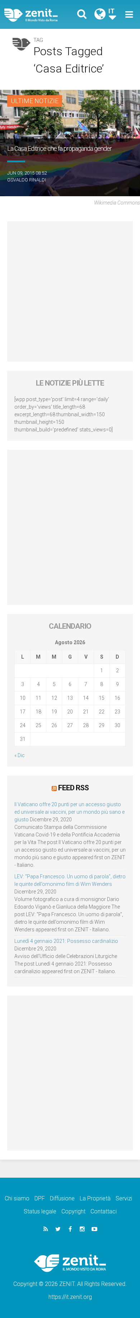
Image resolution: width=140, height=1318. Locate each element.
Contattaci (103, 1211)
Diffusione (62, 1198)
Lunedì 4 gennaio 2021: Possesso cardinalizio (66, 941)
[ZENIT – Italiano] (39, 14)
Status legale (40, 1211)
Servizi (124, 1198)
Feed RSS (73, 787)
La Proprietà (95, 1198)
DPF (39, 1198)
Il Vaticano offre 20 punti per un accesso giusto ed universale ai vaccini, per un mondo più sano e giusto (69, 811)
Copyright (73, 1211)
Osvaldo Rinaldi (26, 180)
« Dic (19, 755)
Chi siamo (17, 1198)
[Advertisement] (70, 291)
